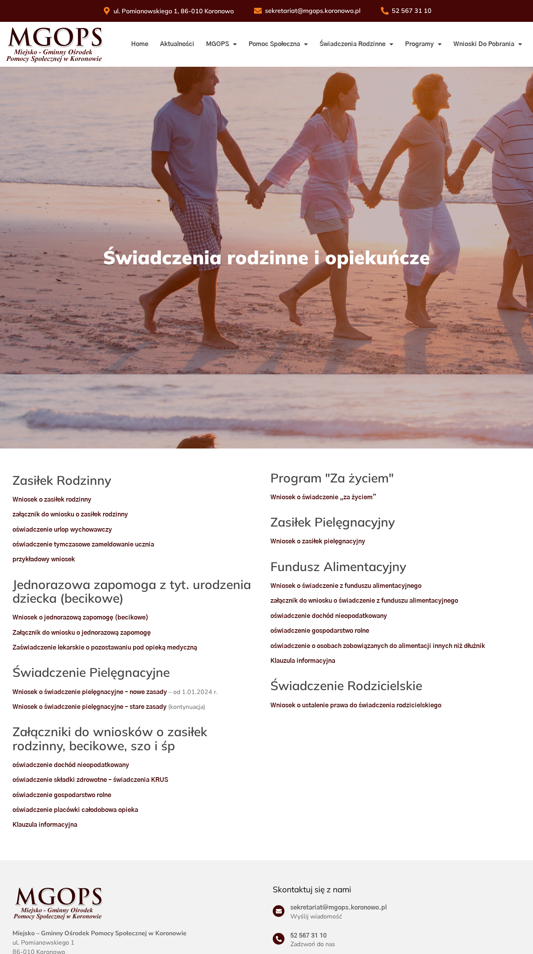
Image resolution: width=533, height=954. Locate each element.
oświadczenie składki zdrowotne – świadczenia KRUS (90, 780)
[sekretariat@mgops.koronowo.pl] (278, 911)
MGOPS (217, 44)
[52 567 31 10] (278, 939)
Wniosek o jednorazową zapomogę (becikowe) (80, 617)
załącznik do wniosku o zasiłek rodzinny (70, 514)
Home (139, 44)
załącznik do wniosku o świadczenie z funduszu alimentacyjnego (364, 601)
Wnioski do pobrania (483, 44)
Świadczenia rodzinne (353, 44)
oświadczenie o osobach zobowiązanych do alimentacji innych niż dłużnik (377, 646)
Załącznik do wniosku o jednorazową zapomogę (81, 633)
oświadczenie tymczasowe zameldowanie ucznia (83, 544)
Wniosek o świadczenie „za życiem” (323, 497)
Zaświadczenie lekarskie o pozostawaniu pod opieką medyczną (104, 647)
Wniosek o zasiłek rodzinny (51, 500)
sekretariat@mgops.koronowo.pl (338, 907)
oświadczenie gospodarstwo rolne (61, 795)
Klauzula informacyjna (44, 825)
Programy (419, 44)
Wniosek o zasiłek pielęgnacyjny (317, 541)
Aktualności (177, 44)
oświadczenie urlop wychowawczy (62, 530)
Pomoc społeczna (274, 44)
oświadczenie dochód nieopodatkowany (70, 765)
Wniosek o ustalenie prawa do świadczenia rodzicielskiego (355, 705)
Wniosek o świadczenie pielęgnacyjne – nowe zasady (89, 692)
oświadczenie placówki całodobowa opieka (75, 810)
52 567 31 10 (308, 936)
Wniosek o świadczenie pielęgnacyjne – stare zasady (89, 707)
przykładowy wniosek (43, 559)
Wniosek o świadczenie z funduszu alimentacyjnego (345, 586)
